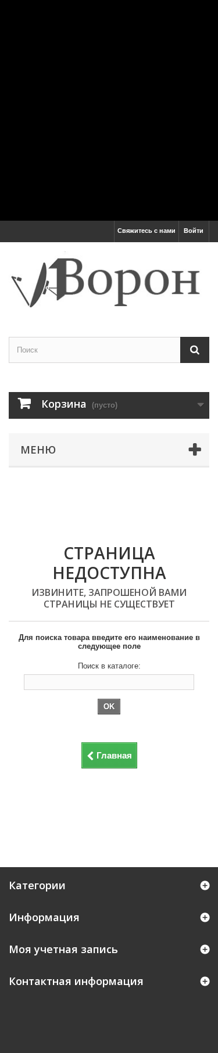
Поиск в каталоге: (109, 666)
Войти (193, 230)
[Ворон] (109, 279)
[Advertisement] (109, 109)
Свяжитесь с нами (146, 230)
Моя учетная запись (63, 949)
